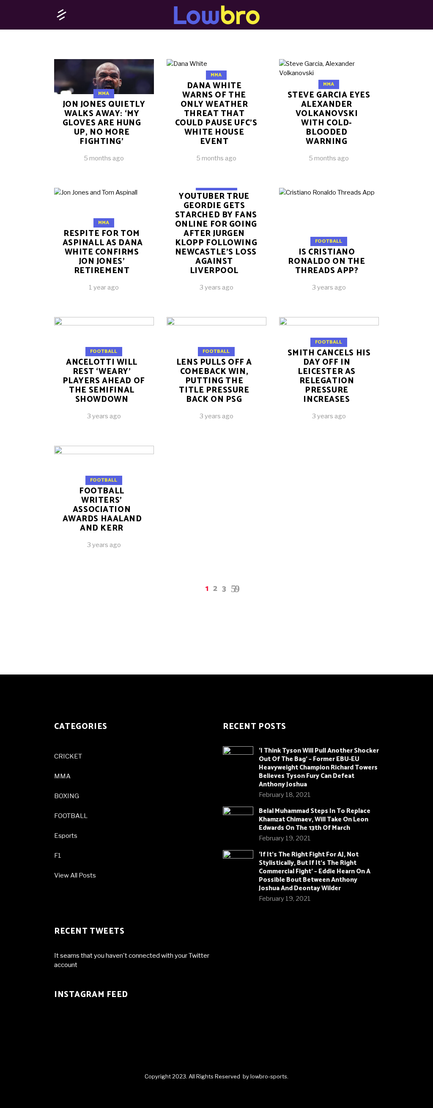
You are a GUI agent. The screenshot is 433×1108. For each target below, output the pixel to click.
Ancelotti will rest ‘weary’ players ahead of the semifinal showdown (104, 381)
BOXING (66, 796)
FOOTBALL (71, 816)
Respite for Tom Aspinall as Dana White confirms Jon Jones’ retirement (103, 252)
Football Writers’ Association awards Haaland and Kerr (102, 510)
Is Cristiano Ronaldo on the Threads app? (326, 261)
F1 (57, 855)
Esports (65, 836)
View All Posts (75, 875)
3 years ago (216, 287)
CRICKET (68, 756)
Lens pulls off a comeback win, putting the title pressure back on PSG (214, 381)
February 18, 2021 (285, 795)
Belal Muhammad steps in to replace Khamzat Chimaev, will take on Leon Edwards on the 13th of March (314, 819)
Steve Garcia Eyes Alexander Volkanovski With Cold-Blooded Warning (329, 118)
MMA (103, 93)
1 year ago (104, 287)
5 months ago (104, 158)
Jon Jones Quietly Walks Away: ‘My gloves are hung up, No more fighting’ (104, 123)
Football (328, 241)
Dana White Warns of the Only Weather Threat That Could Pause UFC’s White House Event (216, 113)
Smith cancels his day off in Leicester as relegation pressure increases (329, 376)
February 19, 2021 (285, 838)
